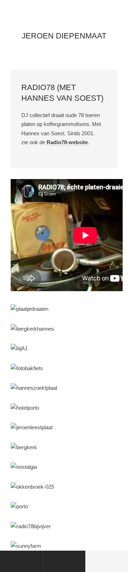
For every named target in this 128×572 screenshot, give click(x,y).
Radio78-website (67, 142)
